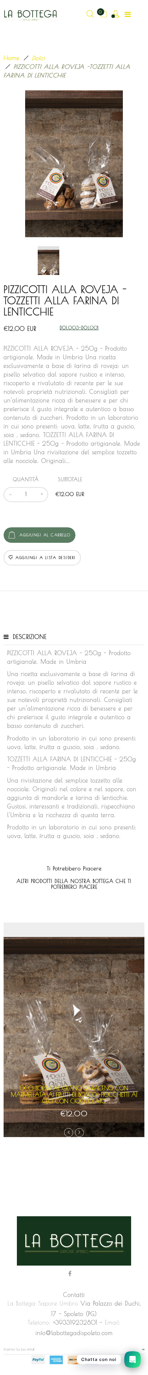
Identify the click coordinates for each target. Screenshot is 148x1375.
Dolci (38, 58)
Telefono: (39, 1322)
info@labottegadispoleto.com (74, 1333)
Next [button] (79, 1132)
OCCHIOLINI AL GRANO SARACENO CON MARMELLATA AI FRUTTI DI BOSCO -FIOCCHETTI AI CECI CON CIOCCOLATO (74, 1094)
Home (11, 58)
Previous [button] (68, 1132)
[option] (74, 163)
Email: (113, 1322)
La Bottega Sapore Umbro (43, 1303)
